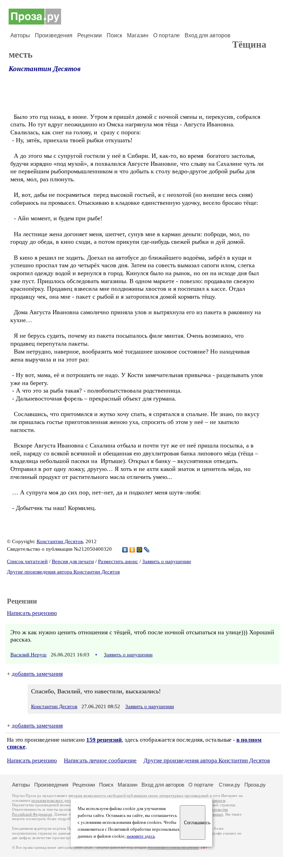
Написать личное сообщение (100, 760)
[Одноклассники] (132, 549)
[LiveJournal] (146, 549)
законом (218, 800)
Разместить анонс (118, 561)
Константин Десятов (44, 69)
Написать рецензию (32, 613)
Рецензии (89, 35)
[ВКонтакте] (125, 549)
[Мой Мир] (139, 549)
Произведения (53, 35)
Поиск (114, 35)
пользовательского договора (55, 800)
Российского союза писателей (173, 847)
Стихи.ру (229, 785)
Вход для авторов (208, 35)
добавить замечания (37, 674)
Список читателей (27, 561)
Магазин (137, 35)
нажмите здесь (141, 836)
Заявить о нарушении (166, 561)
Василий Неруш (28, 654)
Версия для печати (73, 561)
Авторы (20, 35)
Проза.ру (255, 785)
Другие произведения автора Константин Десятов (63, 572)
